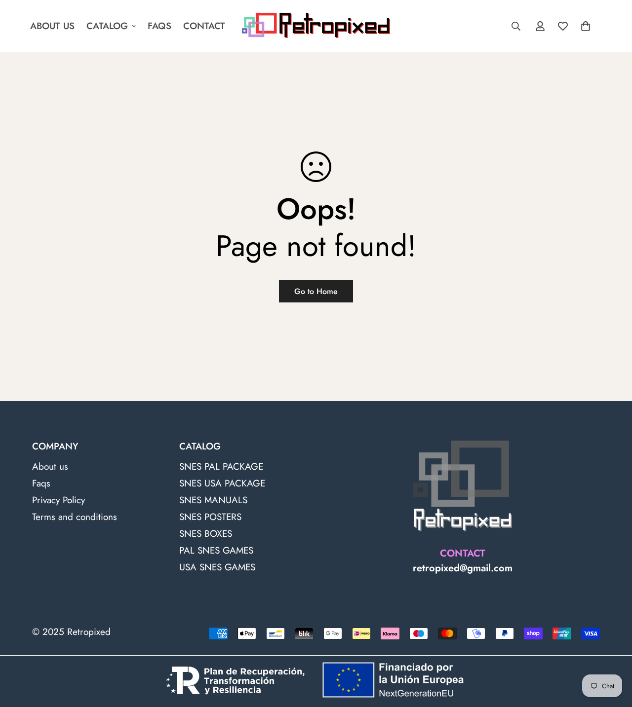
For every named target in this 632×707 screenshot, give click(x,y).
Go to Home (316, 291)
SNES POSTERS (210, 516)
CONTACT (204, 26)
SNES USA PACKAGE (222, 483)
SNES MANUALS (213, 500)
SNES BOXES (205, 533)
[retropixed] (316, 26)
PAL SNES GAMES (216, 550)
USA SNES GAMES (217, 567)
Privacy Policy (58, 500)
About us (50, 466)
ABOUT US (52, 26)
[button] (585, 26)
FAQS (159, 26)
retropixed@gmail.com (463, 568)
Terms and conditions (74, 516)
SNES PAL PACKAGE (221, 466)
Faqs (41, 483)
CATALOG (107, 26)
